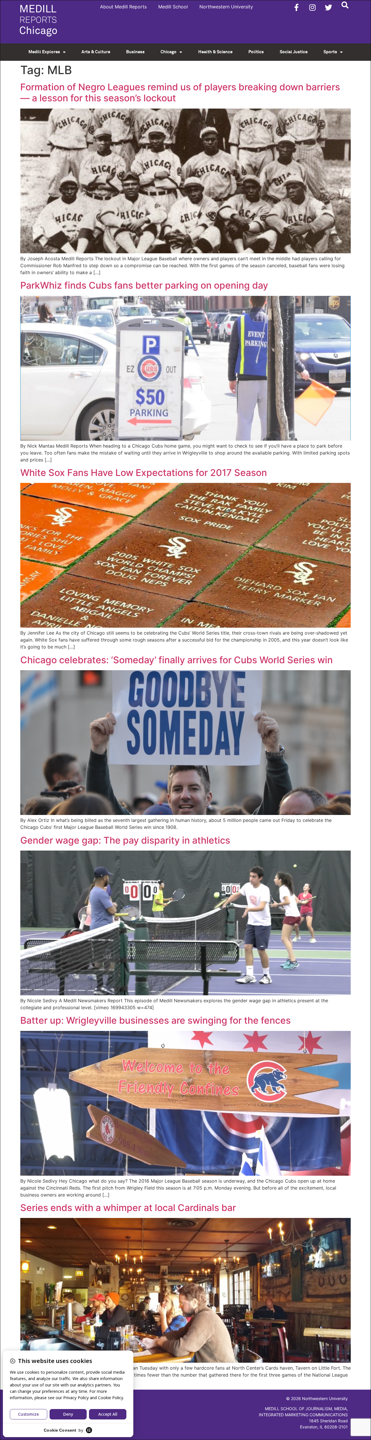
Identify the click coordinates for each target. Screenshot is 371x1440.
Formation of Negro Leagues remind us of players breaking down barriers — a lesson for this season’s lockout (180, 92)
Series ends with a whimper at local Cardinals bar (128, 1207)
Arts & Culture (95, 52)
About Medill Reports (123, 7)
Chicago (169, 52)
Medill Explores (44, 52)
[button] (345, 5)
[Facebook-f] (296, 7)
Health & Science (215, 52)
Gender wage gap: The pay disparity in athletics (125, 840)
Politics (256, 52)
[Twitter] (328, 7)
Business (135, 52)
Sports (330, 52)
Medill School (173, 7)
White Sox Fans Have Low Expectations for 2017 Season (143, 472)
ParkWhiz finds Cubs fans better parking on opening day (144, 285)
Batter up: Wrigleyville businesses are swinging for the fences (155, 1020)
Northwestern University (226, 7)
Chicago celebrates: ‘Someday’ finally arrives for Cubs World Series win (176, 660)
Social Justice (294, 52)
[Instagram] (312, 7)
